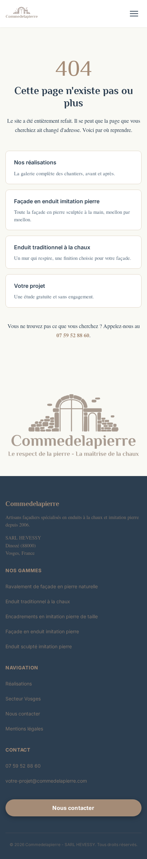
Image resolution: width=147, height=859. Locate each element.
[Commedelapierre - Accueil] (21, 13)
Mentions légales (24, 728)
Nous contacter (22, 713)
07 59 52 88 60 (72, 335)
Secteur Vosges (23, 698)
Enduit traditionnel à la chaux (37, 601)
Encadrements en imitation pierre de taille (51, 616)
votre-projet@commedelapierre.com (46, 781)
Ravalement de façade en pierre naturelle (51, 586)
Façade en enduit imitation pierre (42, 631)
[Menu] (134, 13)
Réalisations (18, 683)
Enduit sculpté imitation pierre (38, 646)
